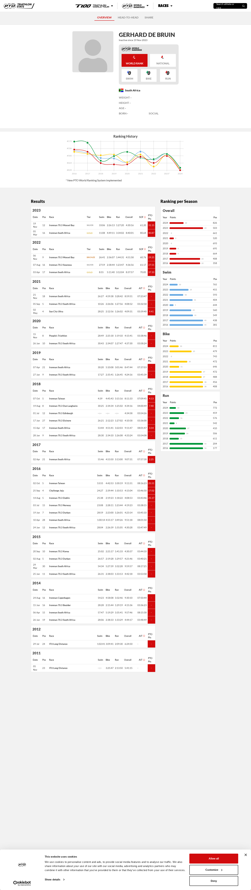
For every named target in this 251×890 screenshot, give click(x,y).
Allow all (214, 858)
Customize (211, 869)
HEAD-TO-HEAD (128, 17)
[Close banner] (246, 855)
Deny (214, 880)
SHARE (149, 17)
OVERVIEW (104, 17)
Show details (52, 879)
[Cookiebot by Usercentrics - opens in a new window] (22, 883)
